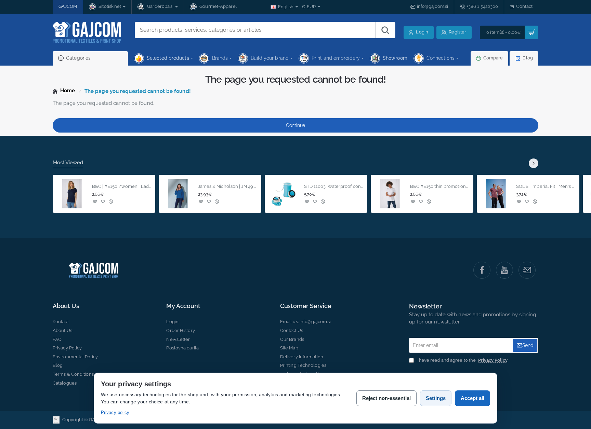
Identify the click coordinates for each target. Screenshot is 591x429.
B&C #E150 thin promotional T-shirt (439, 186)
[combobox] (255, 30)
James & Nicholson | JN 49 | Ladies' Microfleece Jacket (227, 186)
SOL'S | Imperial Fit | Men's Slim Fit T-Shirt (545, 186)
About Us (66, 306)
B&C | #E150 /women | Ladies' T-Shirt (121, 186)
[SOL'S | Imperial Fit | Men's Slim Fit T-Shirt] (495, 194)
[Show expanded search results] (385, 30)
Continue (295, 125)
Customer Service (305, 306)
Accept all (472, 398)
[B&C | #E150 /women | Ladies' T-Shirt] (71, 194)
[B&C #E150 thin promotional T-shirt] (389, 194)
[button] (95, 201)
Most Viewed (68, 163)
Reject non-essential (386, 398)
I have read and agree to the (461, 360)
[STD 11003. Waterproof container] (283, 194)
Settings (436, 398)
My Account (183, 306)
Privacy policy (115, 412)
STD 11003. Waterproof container (333, 186)
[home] (64, 90)
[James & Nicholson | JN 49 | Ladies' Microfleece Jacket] (177, 194)
